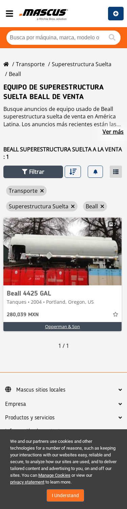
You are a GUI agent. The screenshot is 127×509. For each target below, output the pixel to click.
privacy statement (27, 482)
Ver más (113, 131)
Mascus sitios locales (40, 390)
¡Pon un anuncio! (116, 13)
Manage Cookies (54, 475)
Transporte (30, 64)
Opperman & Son (62, 326)
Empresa (15, 404)
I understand (65, 495)
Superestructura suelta (81, 64)
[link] (62, 251)
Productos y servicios (30, 418)
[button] (33, 172)
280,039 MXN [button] (23, 315)
